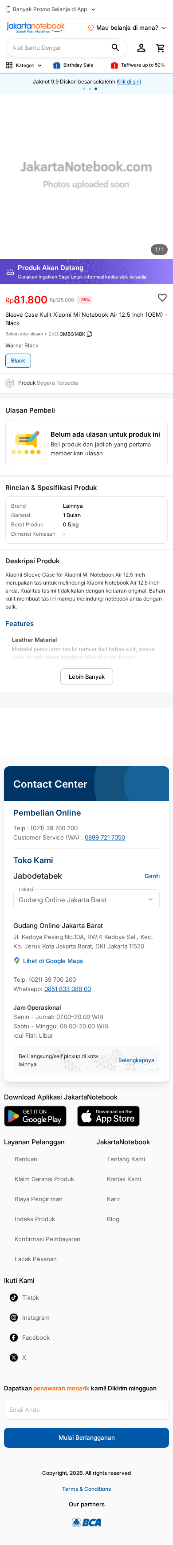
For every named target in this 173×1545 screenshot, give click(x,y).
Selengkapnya (136, 1060)
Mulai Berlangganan (87, 1437)
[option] (86, 179)
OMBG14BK (72, 334)
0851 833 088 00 (67, 988)
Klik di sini (128, 81)
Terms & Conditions (86, 1488)
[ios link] (108, 1116)
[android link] (35, 1116)
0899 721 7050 (105, 837)
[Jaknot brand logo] (36, 27)
